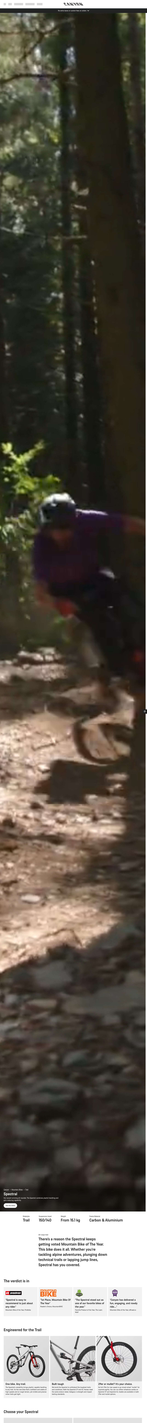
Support (39, 4)
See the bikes (10, 1205)
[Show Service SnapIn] (145, 711)
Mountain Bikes (17, 1189)
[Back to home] (73, 4)
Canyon (6, 1189)
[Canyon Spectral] (73, 612)
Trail (26, 1189)
